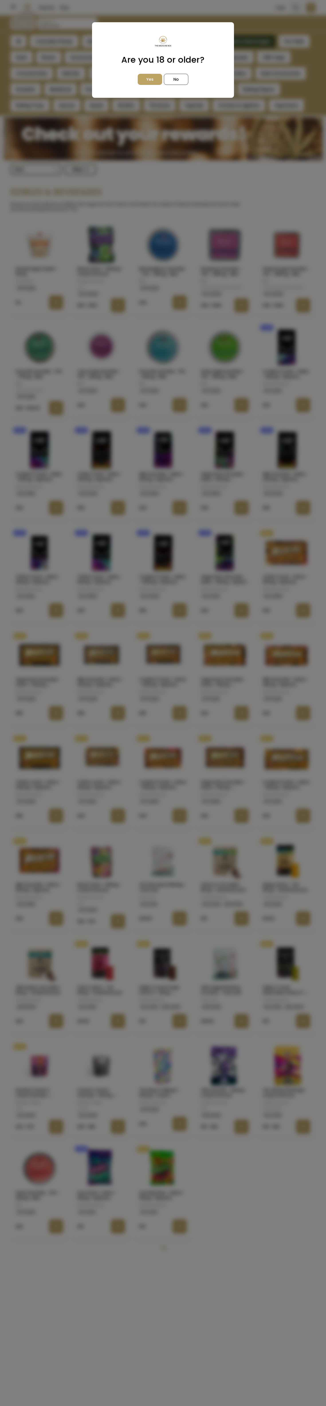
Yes (149, 79)
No (176, 79)
